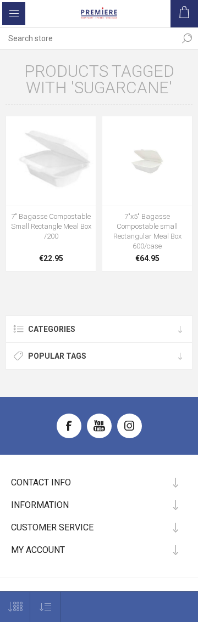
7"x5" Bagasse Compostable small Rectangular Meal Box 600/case (147, 231)
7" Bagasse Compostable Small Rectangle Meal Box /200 (51, 226)
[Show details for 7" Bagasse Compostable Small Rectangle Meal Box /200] (51, 161)
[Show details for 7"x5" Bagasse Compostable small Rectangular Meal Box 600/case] (147, 161)
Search (187, 38)
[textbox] (88, 38)
